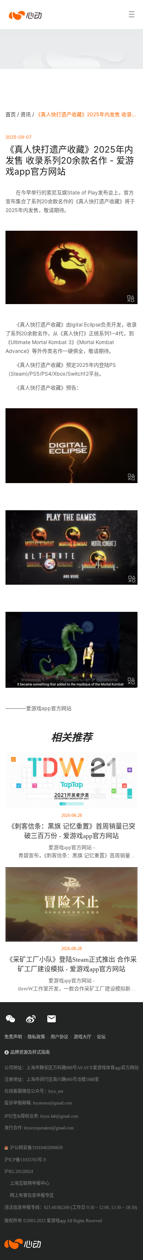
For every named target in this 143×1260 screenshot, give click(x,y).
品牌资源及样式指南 (30, 1052)
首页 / (13, 114)
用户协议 (59, 1037)
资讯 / (28, 114)
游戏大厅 (82, 1037)
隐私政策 (36, 1037)
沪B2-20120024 (18, 1171)
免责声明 (13, 1037)
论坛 (101, 1037)
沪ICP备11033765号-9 (25, 1159)
